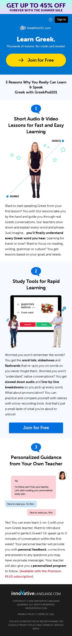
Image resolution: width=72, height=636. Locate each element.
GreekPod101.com (36, 608)
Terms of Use (45, 614)
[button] (50, 19)
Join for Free (41, 60)
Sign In (61, 19)
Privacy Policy (27, 614)
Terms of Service (53, 625)
